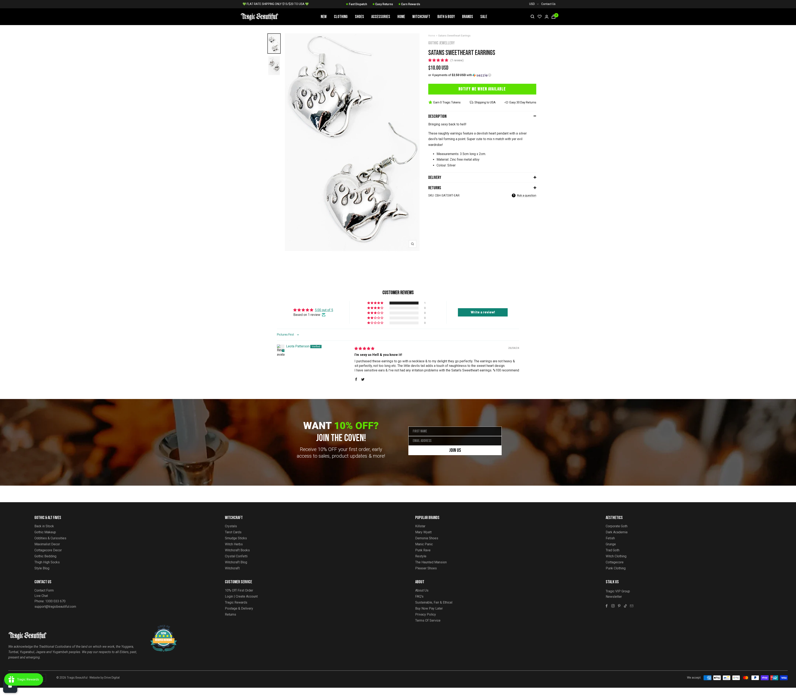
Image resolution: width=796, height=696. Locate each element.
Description (437, 116)
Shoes (359, 16)
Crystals (231, 526)
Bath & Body (446, 16)
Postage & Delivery (239, 608)
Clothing (341, 16)
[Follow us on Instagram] (613, 606)
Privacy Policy (425, 614)
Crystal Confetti (236, 556)
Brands (467, 16)
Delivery (434, 177)
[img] (364, 348)
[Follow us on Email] (632, 606)
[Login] (546, 16)
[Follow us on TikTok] (625, 606)
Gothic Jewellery (441, 43)
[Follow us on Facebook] (607, 606)
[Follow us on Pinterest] (619, 606)
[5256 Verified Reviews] (159, 627)
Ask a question (526, 195)
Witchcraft (421, 16)
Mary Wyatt (423, 532)
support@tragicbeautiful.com (55, 607)
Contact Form (44, 590)
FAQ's (419, 596)
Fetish (610, 538)
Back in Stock (44, 526)
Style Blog (41, 568)
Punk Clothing (616, 568)
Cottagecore (615, 562)
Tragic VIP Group (618, 591)
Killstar (420, 526)
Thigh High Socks (47, 562)
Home (401, 16)
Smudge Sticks (236, 538)
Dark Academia (616, 532)
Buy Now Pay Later (429, 608)
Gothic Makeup (45, 532)
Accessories (380, 16)
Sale (483, 16)
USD (532, 4)
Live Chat (41, 596)
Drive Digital (112, 677)
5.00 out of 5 (324, 310)
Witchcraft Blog (236, 562)
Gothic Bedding (45, 556)
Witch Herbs (234, 544)
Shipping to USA (485, 102)
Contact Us (548, 4)
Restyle (420, 556)
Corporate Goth (616, 526)
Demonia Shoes (426, 538)
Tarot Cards (233, 532)
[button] (438, 60)
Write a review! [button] (483, 312)
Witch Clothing (616, 556)
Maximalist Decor (47, 544)
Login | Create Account (241, 596)
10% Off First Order (239, 590)
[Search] (532, 16)
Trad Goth (612, 550)
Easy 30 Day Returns (523, 102)
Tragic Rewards (236, 602)
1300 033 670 (55, 601)
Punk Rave (423, 550)
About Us (421, 590)
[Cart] (553, 17)
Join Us (455, 450)
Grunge (611, 544)
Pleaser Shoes (426, 568)
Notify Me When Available (482, 89)
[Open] (10, 686)
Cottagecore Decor (48, 550)
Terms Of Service (427, 620)
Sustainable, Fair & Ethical (433, 602)
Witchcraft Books (237, 550)
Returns (434, 187)
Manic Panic (424, 544)
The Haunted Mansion (431, 562)
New (324, 16)
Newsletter (614, 597)
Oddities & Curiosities (50, 538)
